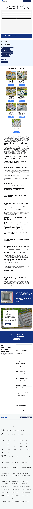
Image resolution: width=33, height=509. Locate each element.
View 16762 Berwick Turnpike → (13, 214)
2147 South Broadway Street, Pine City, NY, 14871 (26, 467)
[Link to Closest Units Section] (4, 62)
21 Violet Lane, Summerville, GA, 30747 (5, 469)
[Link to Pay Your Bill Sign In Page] (29, 1)
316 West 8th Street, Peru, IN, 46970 (15, 475)
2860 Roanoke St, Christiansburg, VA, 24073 (6, 497)
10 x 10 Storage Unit (28, 456)
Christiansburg (21, 440)
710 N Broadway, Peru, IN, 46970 (25, 473)
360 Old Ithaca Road (11, 249)
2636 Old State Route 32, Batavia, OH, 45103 (26, 497)
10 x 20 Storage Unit (18, 456)
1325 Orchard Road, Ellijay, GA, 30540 (26, 492)
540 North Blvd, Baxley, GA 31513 (15, 462)
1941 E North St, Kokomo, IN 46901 (4, 486)
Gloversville (27, 443)
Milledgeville (21, 446)
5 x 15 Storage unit (13, 456)
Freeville (15, 443)
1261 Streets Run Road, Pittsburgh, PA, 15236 (16, 473)
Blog (12, 430)
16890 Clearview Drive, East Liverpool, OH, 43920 (16, 496)
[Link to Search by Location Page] (16, 339)
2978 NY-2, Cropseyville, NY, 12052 (5, 495)
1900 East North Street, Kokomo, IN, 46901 (16, 486)
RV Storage (2, 426)
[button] (12, 1)
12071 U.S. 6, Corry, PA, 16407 (25, 495)
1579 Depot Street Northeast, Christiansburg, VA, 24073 (16, 498)
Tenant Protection (3, 430)
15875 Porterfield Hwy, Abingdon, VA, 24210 (5, 501)
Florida (5, 434)
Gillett (20, 443)
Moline (26, 446)
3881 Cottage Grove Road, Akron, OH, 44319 (16, 501)
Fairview (8, 443)
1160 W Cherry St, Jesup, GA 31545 (25, 462)
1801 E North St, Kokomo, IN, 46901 (25, 501)
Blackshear (2, 440)
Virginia (30, 434)
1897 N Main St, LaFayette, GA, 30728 (15, 483)
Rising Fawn (9, 449)
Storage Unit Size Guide (8, 430)
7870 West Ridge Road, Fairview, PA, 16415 (26, 489)
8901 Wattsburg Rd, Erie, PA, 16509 (15, 489)
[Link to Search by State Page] (25, 1)
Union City (2, 452)
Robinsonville (15, 449)
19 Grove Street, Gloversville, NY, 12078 (26, 486)
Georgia (8, 434)
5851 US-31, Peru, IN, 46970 (4, 475)
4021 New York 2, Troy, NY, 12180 (15, 467)
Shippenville (27, 449)
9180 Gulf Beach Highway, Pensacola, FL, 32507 (26, 475)
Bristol (14, 440)
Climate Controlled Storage (7, 426)
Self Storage (12, 426)
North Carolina (21, 434)
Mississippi (15, 434)
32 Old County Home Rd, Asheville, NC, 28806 (26, 464)
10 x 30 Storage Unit (23, 456)
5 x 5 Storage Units (8, 456)
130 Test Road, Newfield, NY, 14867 (15, 477)
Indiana (12, 434)
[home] (4, 1)
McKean (14, 446)
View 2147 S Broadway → (18, 207)
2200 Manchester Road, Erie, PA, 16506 (5, 489)
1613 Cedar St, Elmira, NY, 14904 (15, 469)
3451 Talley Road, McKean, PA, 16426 (25, 481)
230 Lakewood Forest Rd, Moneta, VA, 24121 (26, 477)
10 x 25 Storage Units (3, 456)
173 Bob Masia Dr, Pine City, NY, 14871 (26, 469)
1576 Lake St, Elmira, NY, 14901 (15, 492)
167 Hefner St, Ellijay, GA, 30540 (4, 492)
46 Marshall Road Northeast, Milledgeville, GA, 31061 (5, 479)
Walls (8, 452)
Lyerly (8, 446)
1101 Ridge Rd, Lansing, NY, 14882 (4, 483)
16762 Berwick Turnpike (23, 257)
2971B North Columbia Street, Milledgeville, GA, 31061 (5, 481)
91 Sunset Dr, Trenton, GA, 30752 (4, 467)
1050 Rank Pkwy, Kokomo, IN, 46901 (25, 483)
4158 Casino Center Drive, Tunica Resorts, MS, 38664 (26, 471)
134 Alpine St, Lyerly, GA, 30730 (15, 481)
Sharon (20, 449)
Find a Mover (15, 430)
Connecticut (2, 434)
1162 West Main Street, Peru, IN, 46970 (5, 477)
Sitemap (18, 430)
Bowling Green (9, 440)
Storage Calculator (22, 430)
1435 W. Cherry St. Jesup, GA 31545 (5, 462)
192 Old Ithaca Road (18, 249)
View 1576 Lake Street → (23, 185)
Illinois (10, 434)
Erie (1, 443)
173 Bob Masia (25, 256)
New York (18, 434)
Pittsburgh (2, 449)
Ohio (24, 434)
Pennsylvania (27, 434)
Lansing (2, 446)
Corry (26, 440)
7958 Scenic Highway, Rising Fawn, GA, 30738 (5, 473)
